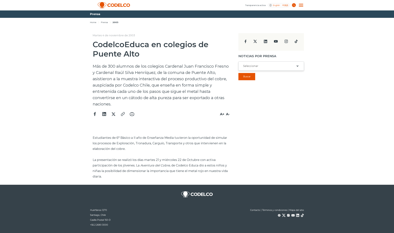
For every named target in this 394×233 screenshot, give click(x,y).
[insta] (286, 42)
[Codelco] (114, 5)
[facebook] (246, 42)
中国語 (285, 5)
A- (228, 114)
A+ (222, 114)
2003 (115, 22)
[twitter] (255, 42)
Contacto (255, 210)
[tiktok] (296, 42)
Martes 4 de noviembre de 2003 (114, 35)
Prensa (104, 22)
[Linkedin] (104, 114)
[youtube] (276, 42)
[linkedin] (265, 42)
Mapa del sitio (296, 210)
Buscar (247, 76)
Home (93, 22)
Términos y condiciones (274, 210)
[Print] (132, 114)
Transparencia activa (255, 5)
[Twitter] (113, 114)
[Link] (122, 114)
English (276, 5)
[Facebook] (95, 114)
